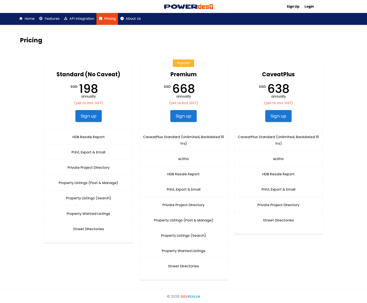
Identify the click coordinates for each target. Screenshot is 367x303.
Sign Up (293, 6)
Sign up (88, 116)
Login (309, 6)
